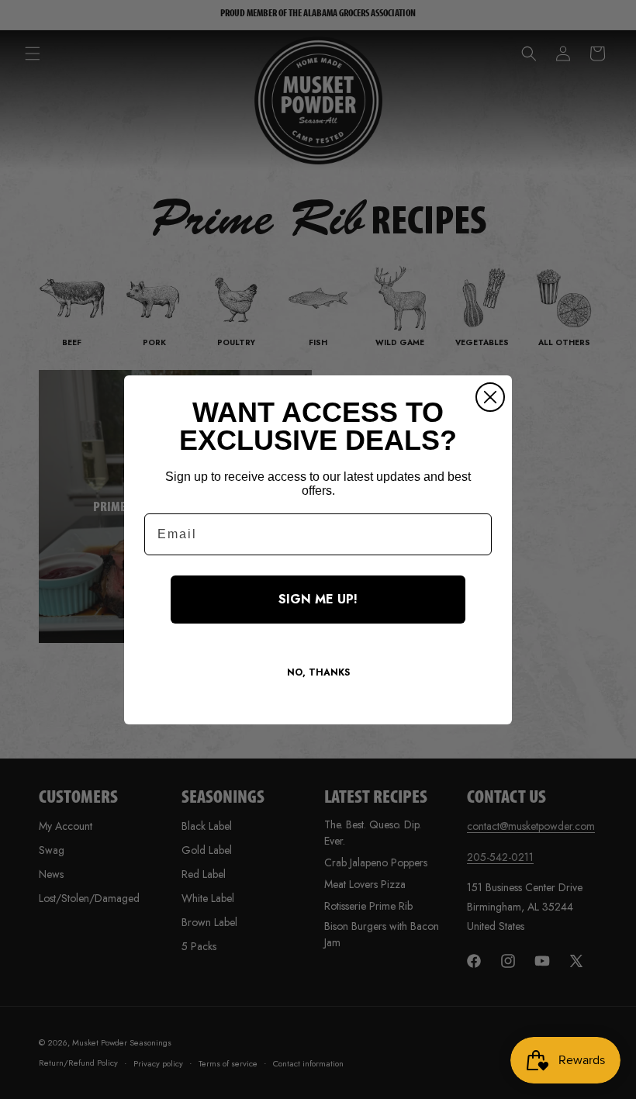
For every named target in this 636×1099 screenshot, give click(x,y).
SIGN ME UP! (318, 599)
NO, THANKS (318, 672)
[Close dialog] (490, 397)
